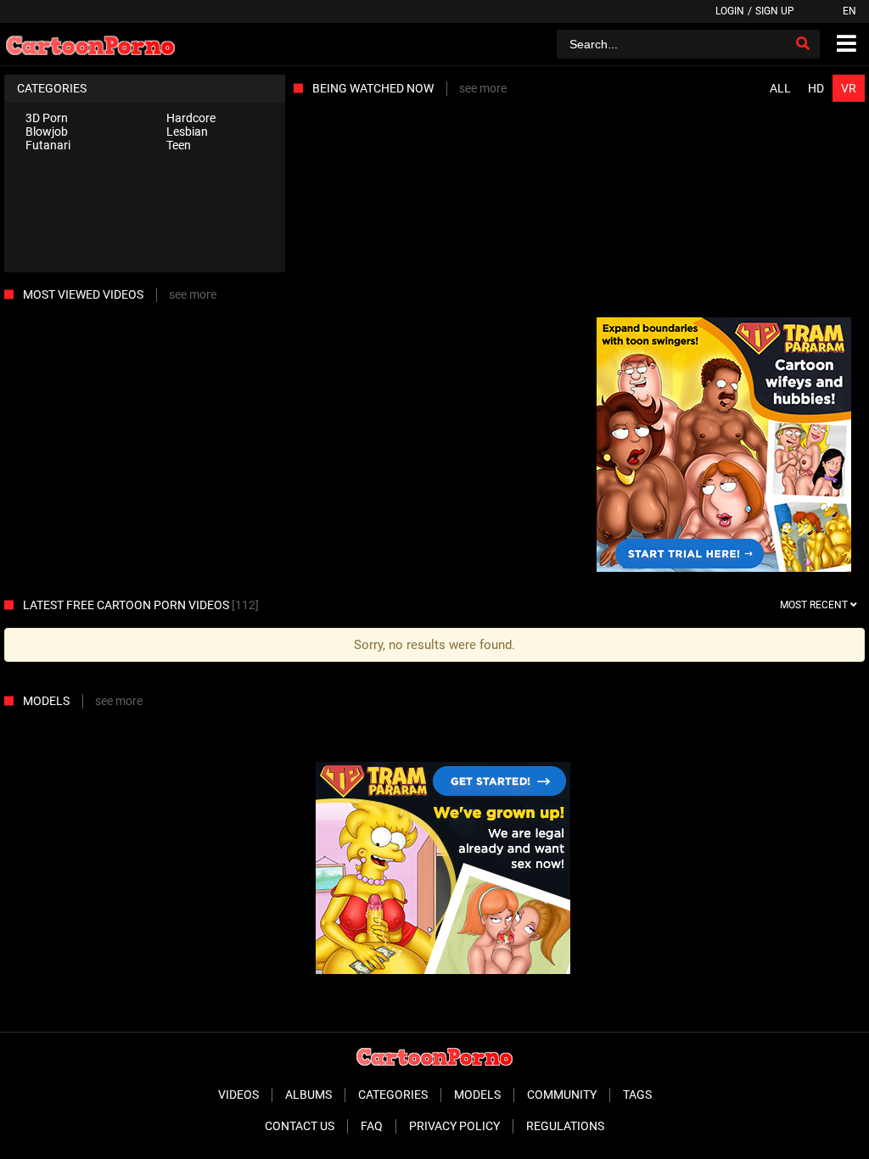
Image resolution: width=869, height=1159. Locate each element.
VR (848, 88)
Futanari (47, 145)
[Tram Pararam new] (443, 970)
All (780, 88)
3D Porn (46, 118)
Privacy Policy (454, 1126)
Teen (178, 145)
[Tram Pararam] (724, 445)
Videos (238, 1094)
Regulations (565, 1126)
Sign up (774, 11)
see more (483, 88)
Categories (393, 1094)
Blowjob (46, 131)
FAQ (372, 1126)
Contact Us (299, 1126)
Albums (308, 1094)
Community (562, 1094)
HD (816, 88)
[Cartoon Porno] (90, 44)
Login (729, 11)
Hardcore (191, 118)
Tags (637, 1094)
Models (477, 1094)
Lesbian (187, 131)
